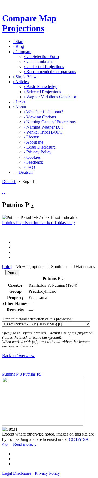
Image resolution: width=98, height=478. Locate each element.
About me (33, 142)
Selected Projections (42, 91)
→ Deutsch (23, 172)
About (19, 107)
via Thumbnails (38, 61)
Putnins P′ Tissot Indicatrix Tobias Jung (38, 222)
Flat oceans (85, 266)
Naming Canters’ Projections (50, 122)
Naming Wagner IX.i (43, 127)
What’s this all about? (43, 111)
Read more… (24, 444)
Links (19, 102)
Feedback (33, 162)
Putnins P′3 (12, 374)
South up (59, 266)
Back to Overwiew (18, 355)
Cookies (32, 157)
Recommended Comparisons (50, 71)
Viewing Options (40, 117)
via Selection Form (41, 56)
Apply (12, 272)
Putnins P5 (32, 374)
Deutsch (9, 181)
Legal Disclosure (40, 147)
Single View (25, 76)
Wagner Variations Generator (50, 96)
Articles (21, 81)
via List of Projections (44, 66)
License (32, 137)
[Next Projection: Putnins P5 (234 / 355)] (4, 191)
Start (18, 41)
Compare (22, 51)
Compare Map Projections (29, 23)
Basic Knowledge (40, 86)
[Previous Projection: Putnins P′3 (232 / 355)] (2, 191)
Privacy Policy (37, 152)
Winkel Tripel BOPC (43, 132)
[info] (7, 266)
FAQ (29, 167)
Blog (18, 46)
